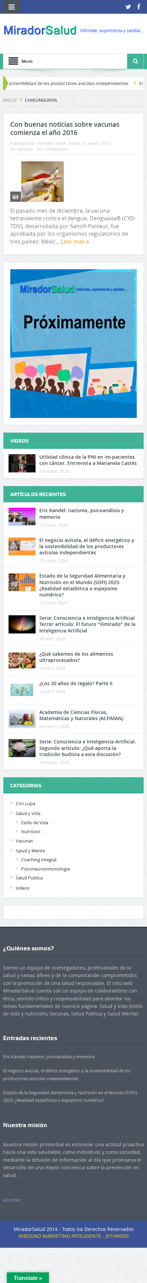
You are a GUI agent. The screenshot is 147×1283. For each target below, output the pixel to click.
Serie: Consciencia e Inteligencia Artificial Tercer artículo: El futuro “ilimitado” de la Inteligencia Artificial (87, 624)
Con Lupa (25, 803)
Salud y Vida (28, 813)
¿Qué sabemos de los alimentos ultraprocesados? (76, 657)
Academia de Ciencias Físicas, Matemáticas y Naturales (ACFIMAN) (81, 715)
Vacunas (25, 149)
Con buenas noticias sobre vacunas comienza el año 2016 (64, 128)
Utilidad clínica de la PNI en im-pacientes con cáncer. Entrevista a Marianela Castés (88, 460)
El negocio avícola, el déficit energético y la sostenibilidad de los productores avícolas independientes (86, 546)
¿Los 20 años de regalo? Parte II (75, 683)
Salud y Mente (30, 851)
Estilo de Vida (34, 822)
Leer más (73, 241)
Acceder (12, 1200)
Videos (22, 888)
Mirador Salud (51, 143)
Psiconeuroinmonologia (45, 869)
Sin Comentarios (52, 149)
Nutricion (30, 831)
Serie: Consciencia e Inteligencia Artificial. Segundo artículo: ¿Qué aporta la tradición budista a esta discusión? (87, 747)
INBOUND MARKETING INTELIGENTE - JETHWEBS (73, 1236)
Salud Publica (29, 878)
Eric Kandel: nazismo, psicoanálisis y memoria (81, 513)
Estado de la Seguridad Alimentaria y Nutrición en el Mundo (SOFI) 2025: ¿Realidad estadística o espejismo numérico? (82, 585)
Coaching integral (38, 859)
